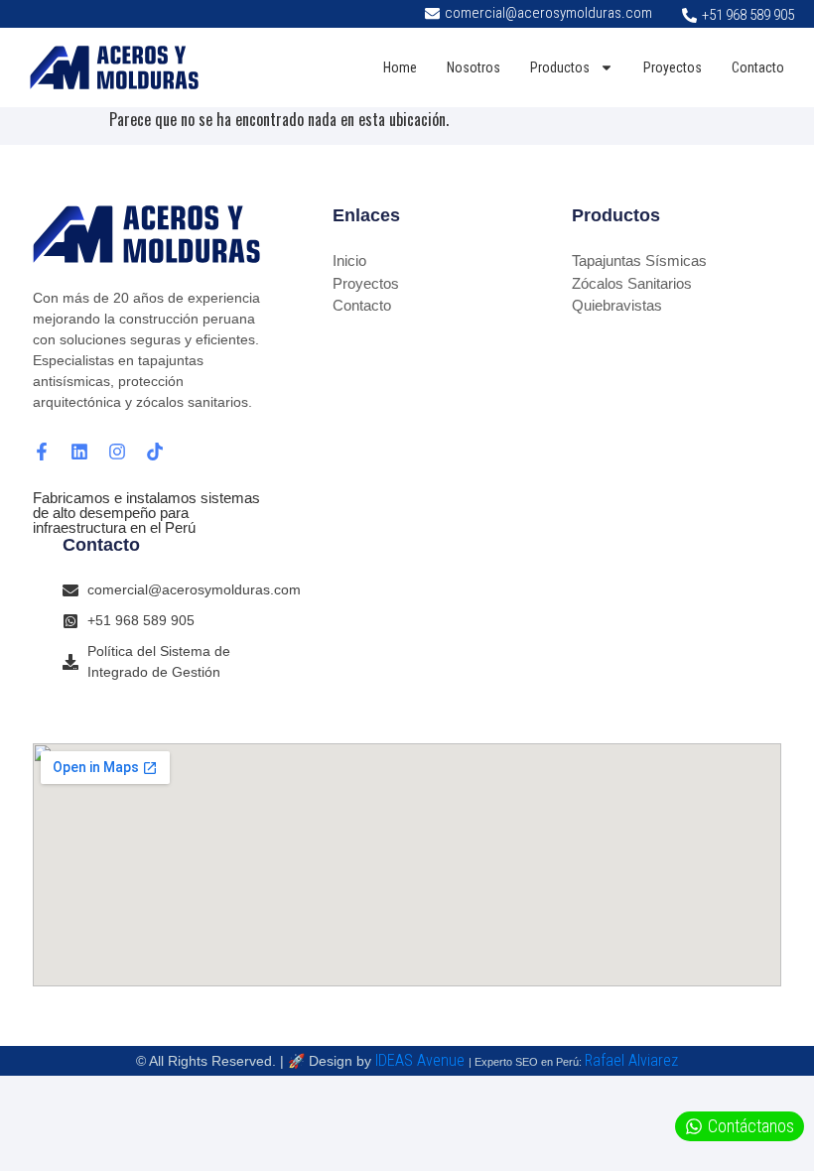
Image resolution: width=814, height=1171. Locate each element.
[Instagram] (117, 451)
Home (400, 67)
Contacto (758, 67)
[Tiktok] (155, 451)
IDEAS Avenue (420, 1060)
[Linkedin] (79, 451)
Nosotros (473, 67)
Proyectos (672, 67)
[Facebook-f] (42, 451)
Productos (560, 67)
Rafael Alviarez (631, 1060)
